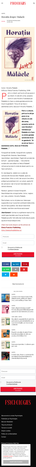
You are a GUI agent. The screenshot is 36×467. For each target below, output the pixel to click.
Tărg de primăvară (6, 425)
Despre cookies (5, 431)
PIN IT (19, 109)
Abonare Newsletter (7, 422)
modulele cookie (8, 456)
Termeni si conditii (6, 428)
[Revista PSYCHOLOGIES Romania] (18, 3)
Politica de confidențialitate (9, 434)
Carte (3, 13)
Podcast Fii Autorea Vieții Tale (10, 443)
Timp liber (15, 316)
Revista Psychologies (14, 20)
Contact (3, 437)
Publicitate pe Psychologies (9, 419)
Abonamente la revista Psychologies (12, 415)
